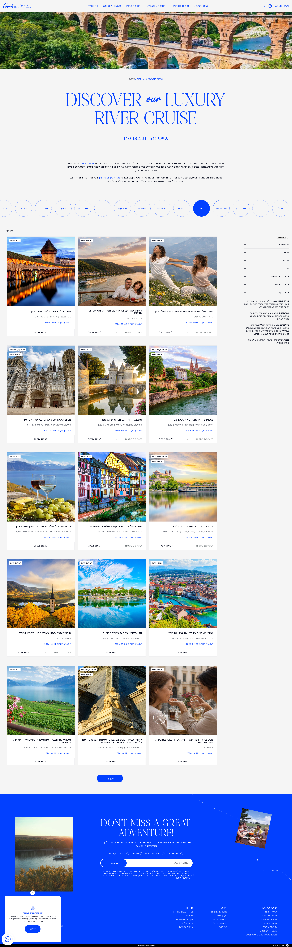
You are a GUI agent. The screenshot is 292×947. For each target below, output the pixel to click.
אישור (33, 929)
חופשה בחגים (133, 6)
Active (135, 854)
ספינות (189, 916)
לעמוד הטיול (166, 332)
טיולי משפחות (269, 923)
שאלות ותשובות (219, 912)
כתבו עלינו (187, 923)
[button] (147, 6)
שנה (287, 268)
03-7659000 (282, 6)
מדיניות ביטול (221, 923)
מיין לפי (9, 231)
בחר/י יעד (283, 292)
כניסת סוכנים (186, 927)
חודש (286, 260)
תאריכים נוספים (204, 332)
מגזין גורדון (92, 6)
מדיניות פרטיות (220, 919)
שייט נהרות (202, 6)
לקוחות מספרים (184, 919)
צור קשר (223, 927)
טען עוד (110, 778)
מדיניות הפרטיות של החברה (154, 874)
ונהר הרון (104, 178)
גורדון (160, 79)
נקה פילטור (282, 238)
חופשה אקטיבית (156, 6)
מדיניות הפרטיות (33, 921)
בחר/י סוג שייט (281, 284)
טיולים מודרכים (180, 6)
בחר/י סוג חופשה (280, 276)
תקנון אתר (222, 916)
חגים (286, 252)
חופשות (152, 79)
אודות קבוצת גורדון (183, 912)
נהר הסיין (115, 178)
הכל (280, 208)
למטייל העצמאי (117, 854)
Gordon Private (112, 6)
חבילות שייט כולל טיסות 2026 (261, 935)
